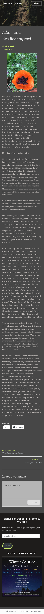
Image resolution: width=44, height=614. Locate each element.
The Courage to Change (13, 451)
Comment (33, 502)
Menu (36, 3)
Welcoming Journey (12, 4)
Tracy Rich (7, 49)
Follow (7, 546)
